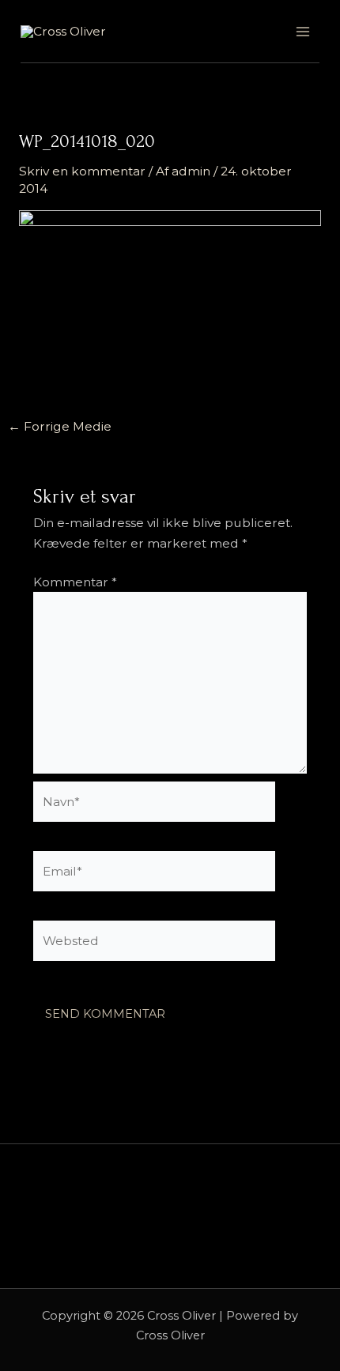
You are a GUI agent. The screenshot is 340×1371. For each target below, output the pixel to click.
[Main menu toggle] (302, 31)
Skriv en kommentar (82, 171)
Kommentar (75, 581)
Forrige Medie (59, 426)
